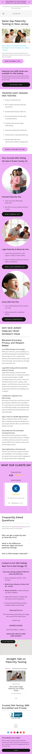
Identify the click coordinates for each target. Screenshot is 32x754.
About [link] (16, 727)
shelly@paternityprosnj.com (19, 526)
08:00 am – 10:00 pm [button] (19, 629)
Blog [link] (16, 725)
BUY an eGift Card (16, 84)
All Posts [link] (7, 668)
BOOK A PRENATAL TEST (12, 214)
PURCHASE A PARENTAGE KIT (14, 319)
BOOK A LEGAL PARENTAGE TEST (15, 266)
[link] (16, 683)
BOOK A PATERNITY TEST (13, 61)
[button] (3, 13)
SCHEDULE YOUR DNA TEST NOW (15, 149)
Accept (16, 750)
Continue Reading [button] (16, 693)
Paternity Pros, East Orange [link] (19, 668)
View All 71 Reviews (16, 480)
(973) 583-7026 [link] (16, 13)
